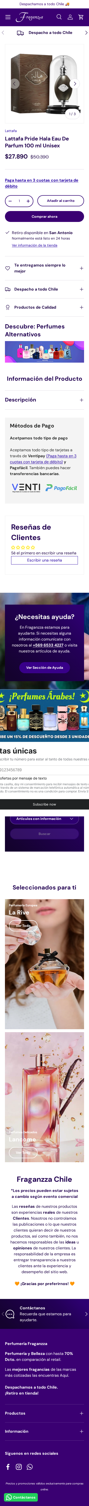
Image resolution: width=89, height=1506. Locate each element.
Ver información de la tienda (34, 245)
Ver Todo (23, 925)
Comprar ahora (44, 216)
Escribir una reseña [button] (44, 560)
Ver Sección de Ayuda (44, 667)
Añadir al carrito (61, 200)
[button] (81, 17)
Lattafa (11, 131)
